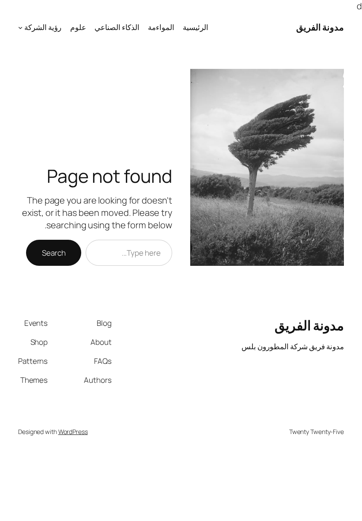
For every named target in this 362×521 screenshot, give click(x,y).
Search (53, 253)
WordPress (73, 431)
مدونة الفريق (320, 27)
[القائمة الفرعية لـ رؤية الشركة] (20, 27)
